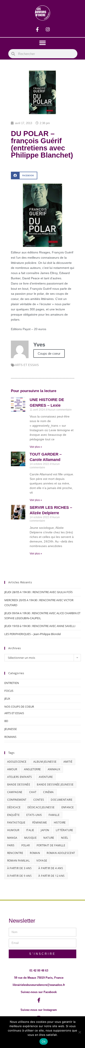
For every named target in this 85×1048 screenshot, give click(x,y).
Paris (11, 845)
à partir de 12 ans (51, 876)
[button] (42, 43)
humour (13, 830)
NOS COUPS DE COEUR (19, 707)
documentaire (61, 800)
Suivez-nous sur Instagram (38, 1009)
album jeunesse (45, 762)
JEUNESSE (10, 729)
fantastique (16, 822)
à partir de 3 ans (19, 868)
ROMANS (10, 737)
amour (12, 769)
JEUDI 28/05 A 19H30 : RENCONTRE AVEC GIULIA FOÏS (38, 592)
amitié (67, 762)
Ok (44, 1041)
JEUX (7, 698)
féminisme (39, 822)
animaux (54, 769)
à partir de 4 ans (50, 868)
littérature (64, 830)
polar (25, 845)
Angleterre (32, 769)
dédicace (14, 807)
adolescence (17, 762)
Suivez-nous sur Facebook (39, 992)
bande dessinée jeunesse (55, 784)
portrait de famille (51, 845)
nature (48, 838)
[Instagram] (47, 29)
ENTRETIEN (11, 683)
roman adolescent (61, 853)
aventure (46, 777)
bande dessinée (18, 784)
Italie (30, 830)
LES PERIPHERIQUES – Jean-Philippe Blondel (32, 634)
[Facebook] (37, 29)
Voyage (41, 860)
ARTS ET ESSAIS (27, 365)
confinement (17, 800)
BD (6, 721)
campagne (14, 792)
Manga (12, 838)
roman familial (18, 860)
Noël (64, 838)
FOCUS (8, 691)
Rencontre (15, 853)
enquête (13, 815)
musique (30, 838)
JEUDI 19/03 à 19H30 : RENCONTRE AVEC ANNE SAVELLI (39, 626)
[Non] (79, 1032)
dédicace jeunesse (41, 807)
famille (54, 815)
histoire (60, 822)
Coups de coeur (49, 353)
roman (35, 853)
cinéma (48, 792)
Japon (45, 830)
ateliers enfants (19, 777)
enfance (67, 807)
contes (38, 800)
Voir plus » (36, 446)
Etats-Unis (34, 815)
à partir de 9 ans (19, 876)
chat (33, 792)
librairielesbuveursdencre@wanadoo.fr (39, 984)
